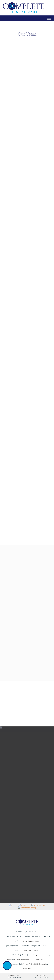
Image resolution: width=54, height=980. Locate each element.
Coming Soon (16, 254)
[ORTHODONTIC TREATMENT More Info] (26, 644)
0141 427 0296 (41, 978)
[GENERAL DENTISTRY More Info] (26, 570)
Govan (25, 964)
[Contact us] (7, 965)
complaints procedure (35, 955)
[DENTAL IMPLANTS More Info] (26, 668)
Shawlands (27, 969)
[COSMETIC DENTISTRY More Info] (26, 595)
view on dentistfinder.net (30, 941)
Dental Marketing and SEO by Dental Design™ (30, 959)
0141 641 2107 (14, 978)
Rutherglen (43, 964)
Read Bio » (16, 142)
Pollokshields (34, 964)
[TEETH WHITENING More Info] (26, 619)
